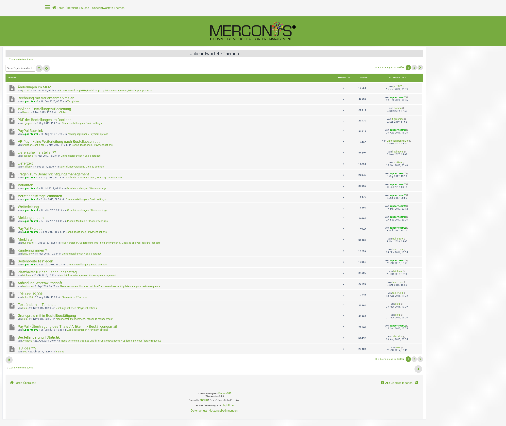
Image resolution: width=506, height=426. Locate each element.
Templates (73, 101)
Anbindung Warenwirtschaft (40, 283)
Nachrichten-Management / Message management (94, 177)
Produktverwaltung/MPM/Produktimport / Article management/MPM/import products (105, 90)
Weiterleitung (28, 207)
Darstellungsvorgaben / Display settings (81, 166)
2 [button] (414, 67)
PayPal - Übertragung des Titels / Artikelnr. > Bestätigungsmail (67, 326)
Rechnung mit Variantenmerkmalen (46, 98)
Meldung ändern (31, 218)
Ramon (26, 112)
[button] (420, 67)
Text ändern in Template (37, 305)
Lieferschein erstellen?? (37, 152)
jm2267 (26, 90)
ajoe (24, 351)
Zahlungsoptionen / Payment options (87, 134)
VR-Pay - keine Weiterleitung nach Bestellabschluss (59, 141)
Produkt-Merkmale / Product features (87, 221)
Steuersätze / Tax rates (75, 297)
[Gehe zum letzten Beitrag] (403, 86)
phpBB (204, 400)
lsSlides (62, 112)
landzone (27, 253)
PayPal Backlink (30, 131)
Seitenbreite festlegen (35, 261)
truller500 (27, 242)
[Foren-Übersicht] (253, 31)
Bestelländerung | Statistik (39, 337)
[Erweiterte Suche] (46, 68)
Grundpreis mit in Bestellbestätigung (47, 315)
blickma (26, 275)
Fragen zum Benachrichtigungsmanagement (53, 174)
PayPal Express (30, 228)
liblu (24, 308)
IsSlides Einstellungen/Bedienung (44, 109)
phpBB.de (228, 405)
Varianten (25, 185)
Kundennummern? (32, 250)
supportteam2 (30, 101)
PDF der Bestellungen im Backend (45, 120)
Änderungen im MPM (34, 87)
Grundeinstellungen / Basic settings (82, 123)
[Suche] (39, 68)
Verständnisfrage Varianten (40, 196)
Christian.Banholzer (33, 145)
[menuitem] (396, 383)
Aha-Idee (27, 340)
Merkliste (25, 239)
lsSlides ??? (27, 348)
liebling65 (27, 155)
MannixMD (224, 393)
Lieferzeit (25, 163)
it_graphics (28, 123)
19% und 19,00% (30, 294)
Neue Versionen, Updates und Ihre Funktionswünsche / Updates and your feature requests (110, 242)
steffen (26, 166)
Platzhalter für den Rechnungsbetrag (47, 272)
